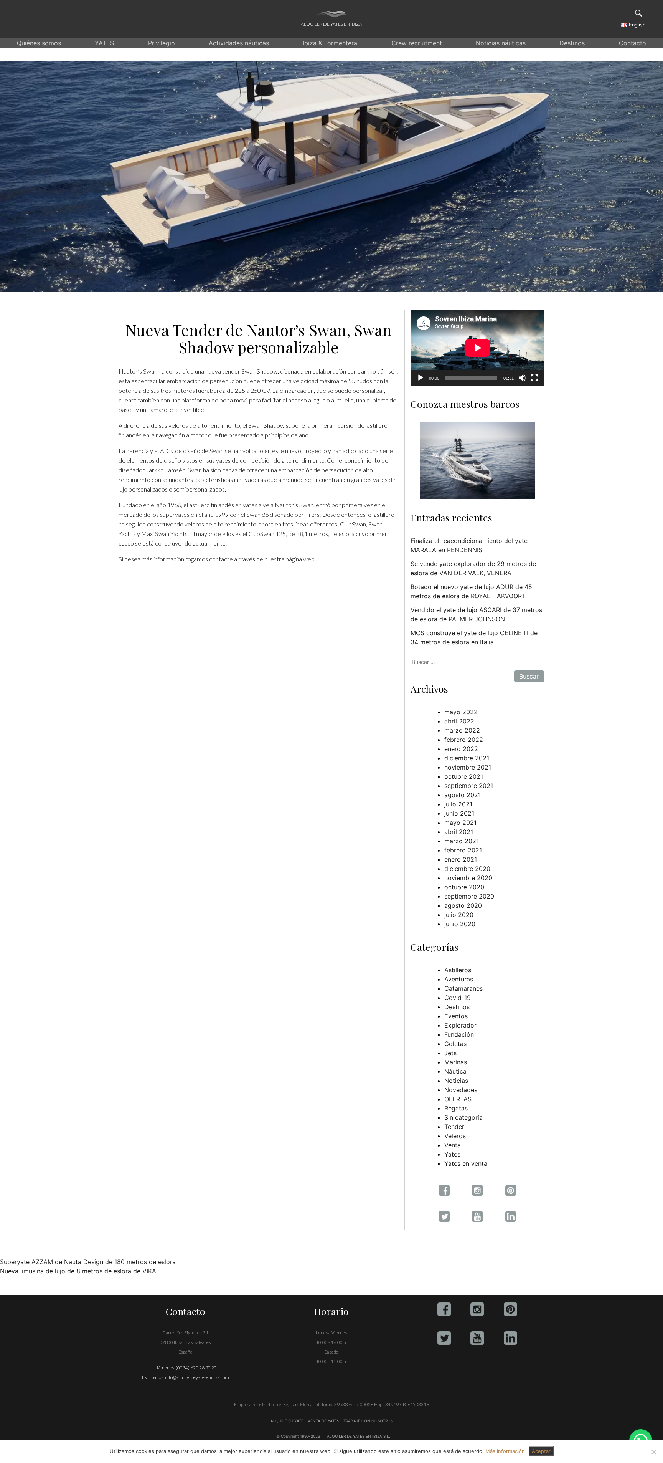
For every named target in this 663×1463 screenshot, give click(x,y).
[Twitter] (444, 1338)
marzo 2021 (461, 841)
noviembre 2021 (467, 767)
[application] (477, 348)
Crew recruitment (416, 43)
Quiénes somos (39, 43)
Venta (452, 1145)
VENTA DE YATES (323, 1420)
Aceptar (541, 1451)
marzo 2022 (462, 730)
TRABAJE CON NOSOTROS (367, 1420)
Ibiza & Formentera (330, 43)
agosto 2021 (462, 795)
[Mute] (522, 378)
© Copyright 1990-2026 (298, 1436)
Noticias (456, 1080)
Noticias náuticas (501, 43)
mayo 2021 (460, 822)
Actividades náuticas (239, 43)
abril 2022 (459, 721)
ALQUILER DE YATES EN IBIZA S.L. (358, 1436)
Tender (454, 1126)
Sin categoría (463, 1117)
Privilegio (161, 43)
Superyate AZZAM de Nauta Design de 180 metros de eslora (88, 1262)
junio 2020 (459, 924)
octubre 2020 (464, 887)
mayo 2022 (461, 712)
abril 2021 (458, 832)
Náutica (455, 1071)
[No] (653, 1452)
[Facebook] (444, 1309)
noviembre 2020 (468, 878)
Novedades (460, 1090)
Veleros (455, 1136)
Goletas (455, 1044)
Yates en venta (465, 1163)
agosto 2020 (463, 905)
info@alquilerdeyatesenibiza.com (197, 1377)
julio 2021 (458, 804)
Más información (505, 1451)
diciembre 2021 (466, 758)
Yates (452, 1154)
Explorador (460, 1025)
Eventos (456, 1016)
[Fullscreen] (534, 378)
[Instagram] (477, 1309)
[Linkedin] (510, 1338)
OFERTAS (458, 1099)
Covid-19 (457, 997)
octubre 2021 (463, 776)
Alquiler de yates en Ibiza (331, 24)
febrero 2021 (463, 850)
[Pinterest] (510, 1309)
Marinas (455, 1062)
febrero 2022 (463, 739)
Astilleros (457, 970)
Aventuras (458, 979)
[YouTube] (477, 1338)
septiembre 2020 (469, 896)
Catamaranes (463, 988)
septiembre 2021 (468, 785)
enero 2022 (461, 749)
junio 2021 (459, 813)
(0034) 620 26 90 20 (196, 1367)
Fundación (459, 1034)
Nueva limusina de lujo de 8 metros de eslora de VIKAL (80, 1271)
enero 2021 (460, 859)
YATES (104, 43)
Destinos (572, 43)
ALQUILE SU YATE (287, 1420)
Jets (450, 1053)
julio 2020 (458, 915)
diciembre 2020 (467, 868)
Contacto (632, 43)
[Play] (420, 378)
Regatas (456, 1108)
